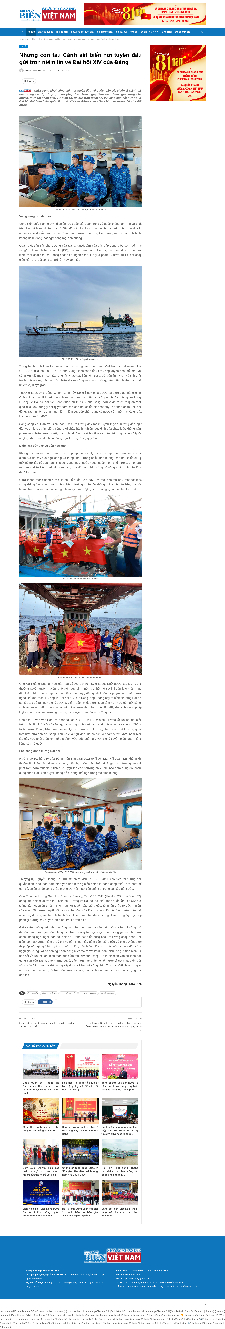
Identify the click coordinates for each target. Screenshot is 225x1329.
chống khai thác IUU (49, 993)
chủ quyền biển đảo (68, 993)
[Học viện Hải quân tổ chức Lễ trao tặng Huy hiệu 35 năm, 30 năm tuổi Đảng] (80, 1066)
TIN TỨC (31, 32)
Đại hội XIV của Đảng (88, 993)
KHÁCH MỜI (166, 32)
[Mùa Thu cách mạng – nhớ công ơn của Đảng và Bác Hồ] (41, 1111)
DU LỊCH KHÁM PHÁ (149, 32)
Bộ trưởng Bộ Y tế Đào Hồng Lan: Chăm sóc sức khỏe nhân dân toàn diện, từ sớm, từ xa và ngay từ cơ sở (112, 1026)
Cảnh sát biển (32, 993)
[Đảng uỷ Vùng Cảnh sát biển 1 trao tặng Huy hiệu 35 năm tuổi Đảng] (80, 1111)
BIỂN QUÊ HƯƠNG (45, 32)
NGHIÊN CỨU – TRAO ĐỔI (127, 32)
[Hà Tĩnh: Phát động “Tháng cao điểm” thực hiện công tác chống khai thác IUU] (120, 1152)
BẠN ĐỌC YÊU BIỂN (183, 32)
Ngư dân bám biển (107, 993)
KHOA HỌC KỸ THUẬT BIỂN (82, 32)
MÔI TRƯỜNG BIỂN (105, 32)
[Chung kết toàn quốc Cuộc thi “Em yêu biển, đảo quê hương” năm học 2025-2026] (80, 1152)
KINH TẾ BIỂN (62, 32)
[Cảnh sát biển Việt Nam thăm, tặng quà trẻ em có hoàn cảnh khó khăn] (120, 1192)
